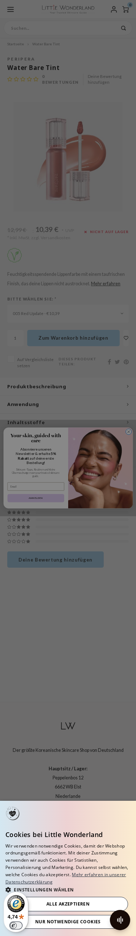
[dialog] (68, 868)
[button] (68, 889)
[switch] (15, 925)
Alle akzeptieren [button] (68, 904)
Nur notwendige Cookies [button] (68, 922)
